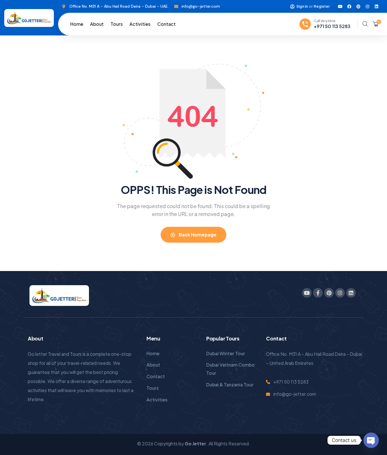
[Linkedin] (377, 7)
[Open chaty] (371, 440)
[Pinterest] (358, 7)
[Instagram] (367, 7)
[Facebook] (349, 7)
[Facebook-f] (318, 293)
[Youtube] (340, 7)
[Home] (29, 18)
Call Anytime (324, 20)
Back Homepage (197, 235)
